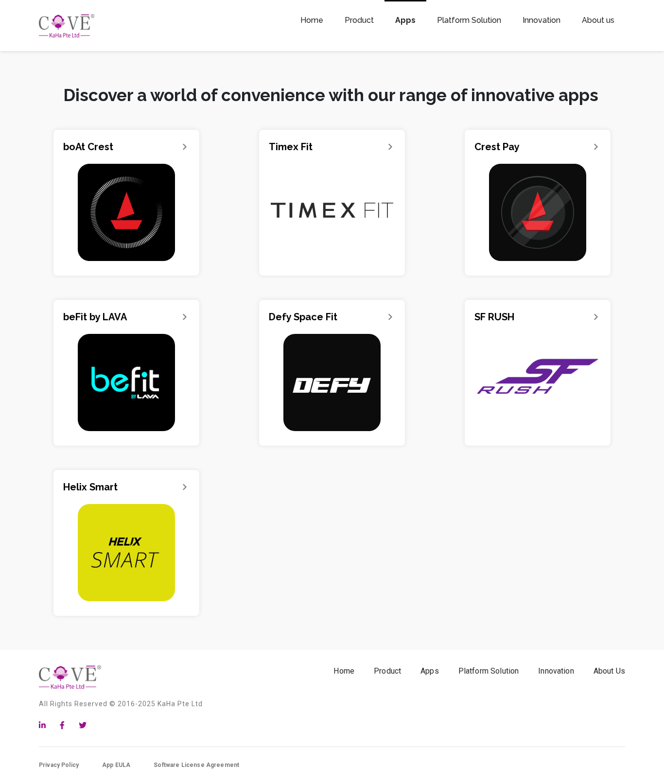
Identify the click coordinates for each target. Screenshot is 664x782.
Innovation (556, 671)
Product (387, 671)
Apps (429, 671)
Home (343, 671)
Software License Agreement (196, 765)
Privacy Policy (59, 765)
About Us (609, 671)
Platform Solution (488, 671)
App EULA (116, 765)
